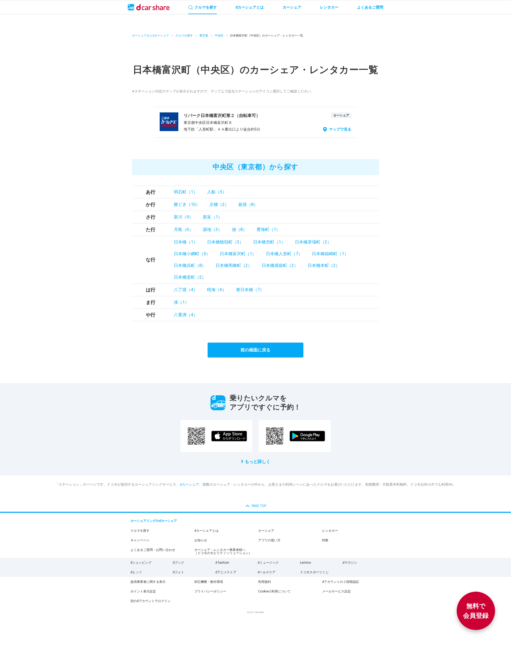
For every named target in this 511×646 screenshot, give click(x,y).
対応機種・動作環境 (208, 582)
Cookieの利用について (274, 591)
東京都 (203, 35)
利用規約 (264, 582)
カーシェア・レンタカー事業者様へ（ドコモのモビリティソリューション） (223, 551)
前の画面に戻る (255, 349)
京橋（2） (219, 204)
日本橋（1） (185, 242)
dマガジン (350, 562)
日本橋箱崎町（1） (330, 253)
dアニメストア (225, 572)
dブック (178, 562)
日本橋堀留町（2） (280, 265)
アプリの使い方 (269, 540)
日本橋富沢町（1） (238, 253)
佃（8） (239, 229)
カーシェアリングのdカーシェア (153, 521)
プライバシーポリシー (210, 591)
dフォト (178, 572)
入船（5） (216, 191)
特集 (325, 540)
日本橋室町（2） (190, 277)
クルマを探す (184, 35)
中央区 (219, 35)
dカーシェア (189, 484)
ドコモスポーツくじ (314, 572)
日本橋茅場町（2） (313, 242)
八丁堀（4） (185, 289)
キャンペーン (140, 540)
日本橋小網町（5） (192, 253)
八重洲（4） (185, 314)
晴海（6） (216, 289)
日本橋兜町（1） (269, 242)
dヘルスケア (266, 572)
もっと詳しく (257, 461)
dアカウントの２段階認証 (340, 582)
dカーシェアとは (206, 531)
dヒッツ (136, 572)
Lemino (305, 562)
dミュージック (268, 562)
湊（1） (181, 302)
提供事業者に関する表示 (148, 582)
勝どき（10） (187, 204)
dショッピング (140, 562)
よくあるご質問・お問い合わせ (152, 550)
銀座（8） (248, 204)
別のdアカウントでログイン (150, 601)
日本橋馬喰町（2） (234, 265)
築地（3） (212, 229)
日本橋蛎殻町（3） (225, 242)
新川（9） (183, 217)
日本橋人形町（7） (284, 253)
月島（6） (183, 229)
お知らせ (200, 540)
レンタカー (330, 531)
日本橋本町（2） (324, 265)
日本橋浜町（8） (190, 265)
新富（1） (212, 217)
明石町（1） (185, 191)
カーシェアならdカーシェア (150, 35)
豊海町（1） (268, 229)
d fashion (222, 562)
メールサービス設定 (336, 591)
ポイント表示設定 (143, 591)
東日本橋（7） (250, 289)
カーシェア (266, 531)
